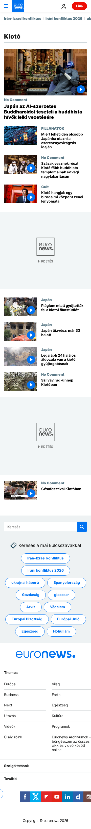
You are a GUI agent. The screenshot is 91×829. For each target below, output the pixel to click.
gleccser (61, 595)
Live (79, 6)
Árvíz (30, 607)
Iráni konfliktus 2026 (64, 18)
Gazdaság (30, 595)
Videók (9, 726)
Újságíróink (13, 737)
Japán (46, 299)
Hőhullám (61, 631)
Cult (45, 187)
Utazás (10, 716)
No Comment (15, 99)
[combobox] (45, 527)
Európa (10, 684)
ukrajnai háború (25, 583)
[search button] (82, 527)
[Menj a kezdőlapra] (18, 6)
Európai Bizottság (27, 619)
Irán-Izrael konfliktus (22, 18)
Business (11, 694)
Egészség (29, 631)
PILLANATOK (52, 128)
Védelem (57, 607)
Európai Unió (68, 619)
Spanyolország (67, 583)
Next (8, 705)
